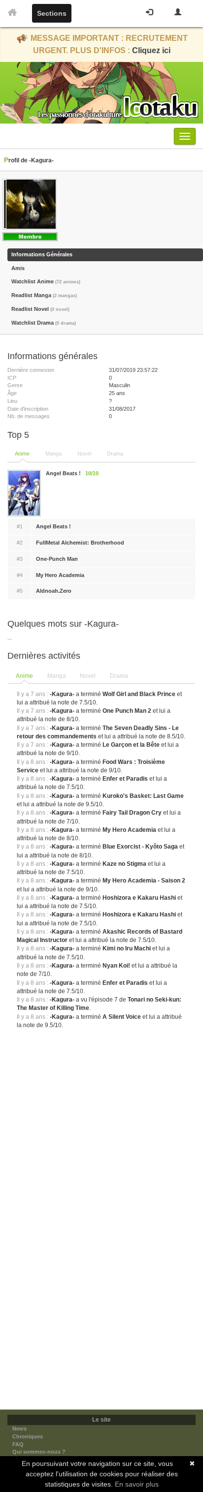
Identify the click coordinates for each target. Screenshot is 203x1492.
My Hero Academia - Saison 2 (143, 880)
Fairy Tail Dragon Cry (132, 812)
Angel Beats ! (53, 526)
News (19, 1428)
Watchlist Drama (43, 323)
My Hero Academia (60, 575)
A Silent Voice (121, 1016)
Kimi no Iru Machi (126, 948)
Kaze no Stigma (124, 863)
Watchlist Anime (45, 281)
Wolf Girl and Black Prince (138, 694)
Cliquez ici (151, 50)
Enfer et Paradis (125, 778)
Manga (53, 454)
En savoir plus (137, 1484)
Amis (18, 268)
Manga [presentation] (56, 675)
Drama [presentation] (119, 675)
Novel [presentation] (88, 675)
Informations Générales (41, 254)
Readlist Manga (44, 295)
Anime (22, 454)
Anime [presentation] (24, 675)
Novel (84, 454)
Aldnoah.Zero (53, 591)
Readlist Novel (40, 309)
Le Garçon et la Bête (131, 744)
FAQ (18, 1444)
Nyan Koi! (116, 965)
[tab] (25, 676)
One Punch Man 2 (126, 710)
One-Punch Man (57, 559)
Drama (115, 454)
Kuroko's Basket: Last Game (143, 795)
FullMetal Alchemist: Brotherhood (80, 543)
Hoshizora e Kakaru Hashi (139, 897)
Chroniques (27, 1436)
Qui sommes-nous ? (39, 1452)
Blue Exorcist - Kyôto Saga (140, 846)
